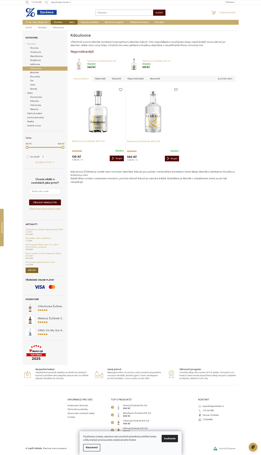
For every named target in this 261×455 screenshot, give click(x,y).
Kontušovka (36, 97)
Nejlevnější (100, 79)
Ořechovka (35, 105)
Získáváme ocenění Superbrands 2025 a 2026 (44, 230)
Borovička (35, 77)
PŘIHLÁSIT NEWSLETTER (45, 202)
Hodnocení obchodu (77, 406)
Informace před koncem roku (40, 262)
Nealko (30, 121)
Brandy (33, 89)
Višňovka (34, 101)
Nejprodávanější (135, 79)
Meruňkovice (36, 56)
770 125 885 (208, 411)
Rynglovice (35, 60)
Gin (32, 81)
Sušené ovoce (34, 126)
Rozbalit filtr (43, 162)
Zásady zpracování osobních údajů (45, 209)
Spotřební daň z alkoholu (38, 238)
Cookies (71, 417)
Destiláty (31, 44)
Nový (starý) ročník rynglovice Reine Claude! (43, 254)
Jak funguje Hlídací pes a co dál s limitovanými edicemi (42, 246)
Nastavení (92, 447)
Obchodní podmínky (77, 409)
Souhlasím (170, 438)
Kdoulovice (35, 68)
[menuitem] (37, 22)
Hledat (159, 12)
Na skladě (37, 156)
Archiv (32, 270)
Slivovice (34, 48)
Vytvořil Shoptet (227, 448)
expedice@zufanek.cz (213, 406)
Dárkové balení (34, 113)
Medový (34, 109)
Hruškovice (35, 52)
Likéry (30, 93)
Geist (32, 85)
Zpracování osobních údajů (80, 413)
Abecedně (155, 79)
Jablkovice (35, 64)
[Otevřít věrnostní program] (253, 447)
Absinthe (34, 73)
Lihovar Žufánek (211, 415)
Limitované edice (35, 118)
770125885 (208, 420)
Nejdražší (116, 79)
